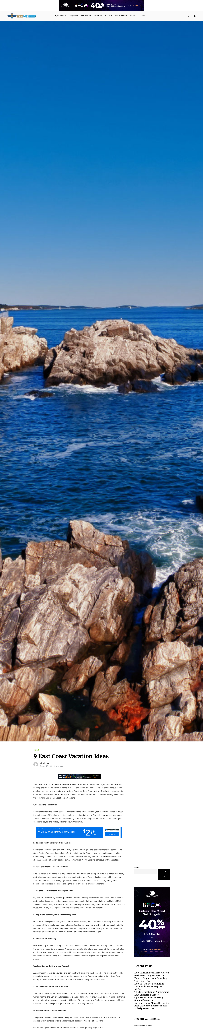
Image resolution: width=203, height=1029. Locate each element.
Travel (133, 16)
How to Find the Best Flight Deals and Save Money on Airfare (149, 986)
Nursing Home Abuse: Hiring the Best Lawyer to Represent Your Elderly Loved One (152, 1006)
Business (74, 16)
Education (86, 16)
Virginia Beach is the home (45, 873)
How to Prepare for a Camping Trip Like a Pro (150, 979)
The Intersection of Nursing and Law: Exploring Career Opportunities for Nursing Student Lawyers (151, 996)
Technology (121, 16)
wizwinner (44, 763)
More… (143, 16)
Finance (98, 16)
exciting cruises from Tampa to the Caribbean (87, 818)
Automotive (60, 16)
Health (108, 16)
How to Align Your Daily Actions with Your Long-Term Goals (151, 974)
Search (137, 867)
